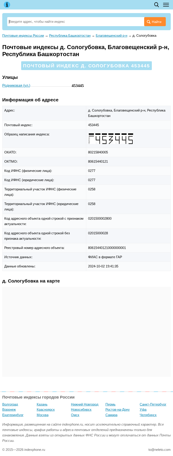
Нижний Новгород (84, 404)
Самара (111, 415)
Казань (42, 404)
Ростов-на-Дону (117, 409)
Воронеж (9, 409)
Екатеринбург (12, 415)
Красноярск (46, 409)
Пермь (110, 404)
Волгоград (10, 404)
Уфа (143, 409)
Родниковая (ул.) (16, 85)
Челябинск (148, 415)
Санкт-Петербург (153, 404)
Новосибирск (81, 409)
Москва (42, 415)
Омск (75, 415)
